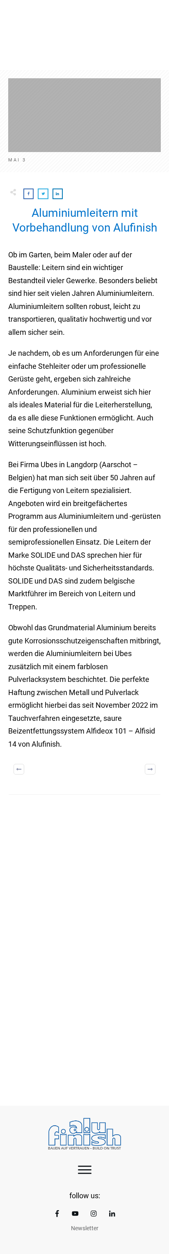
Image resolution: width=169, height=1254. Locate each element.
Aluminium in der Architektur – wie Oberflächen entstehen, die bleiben (84, 919)
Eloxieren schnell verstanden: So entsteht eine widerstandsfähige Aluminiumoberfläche (84, 1035)
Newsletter (84, 1228)
